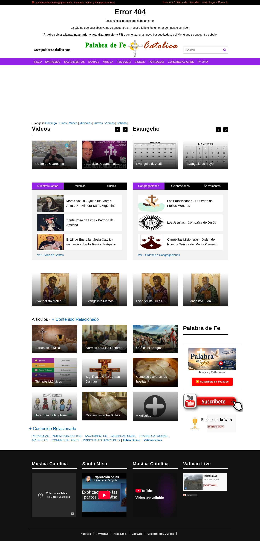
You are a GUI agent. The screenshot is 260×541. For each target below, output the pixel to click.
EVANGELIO (52, 61)
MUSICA (108, 61)
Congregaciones (148, 185)
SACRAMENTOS (74, 61)
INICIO (38, 61)
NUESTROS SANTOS (67, 435)
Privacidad (102, 533)
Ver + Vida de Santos (50, 255)
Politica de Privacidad (188, 2)
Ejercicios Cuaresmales (102, 164)
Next (125, 129)
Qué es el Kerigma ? (150, 348)
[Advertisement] (130, 92)
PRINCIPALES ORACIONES (101, 440)
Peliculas (79, 185)
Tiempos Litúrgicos (48, 381)
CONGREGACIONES (181, 61)
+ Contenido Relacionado (75, 319)
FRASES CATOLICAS (153, 435)
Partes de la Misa (47, 348)
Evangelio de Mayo (200, 164)
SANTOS (93, 61)
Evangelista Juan (199, 301)
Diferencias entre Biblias (103, 415)
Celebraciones (180, 185)
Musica (111, 185)
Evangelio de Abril (149, 164)
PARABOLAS (156, 61)
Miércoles (85, 123)
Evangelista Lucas (149, 301)
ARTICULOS (40, 440)
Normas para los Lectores (104, 348)
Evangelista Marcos (100, 301)
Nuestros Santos (47, 185)
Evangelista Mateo (48, 301)
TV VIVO (202, 61)
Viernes (110, 123)
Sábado (122, 123)
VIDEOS (140, 61)
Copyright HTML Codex (161, 533)
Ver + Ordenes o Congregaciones (159, 255)
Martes (73, 123)
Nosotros (168, 2)
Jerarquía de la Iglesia (51, 415)
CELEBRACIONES (123, 435)
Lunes (63, 123)
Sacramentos (212, 185)
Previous (117, 129)
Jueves (98, 123)
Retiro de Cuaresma (49, 164)
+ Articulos (143, 415)
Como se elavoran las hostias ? (151, 379)
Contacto (223, 2)
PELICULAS (124, 61)
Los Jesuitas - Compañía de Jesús (191, 222)
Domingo (51, 123)
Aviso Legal (208, 2)
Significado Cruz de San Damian (103, 379)
